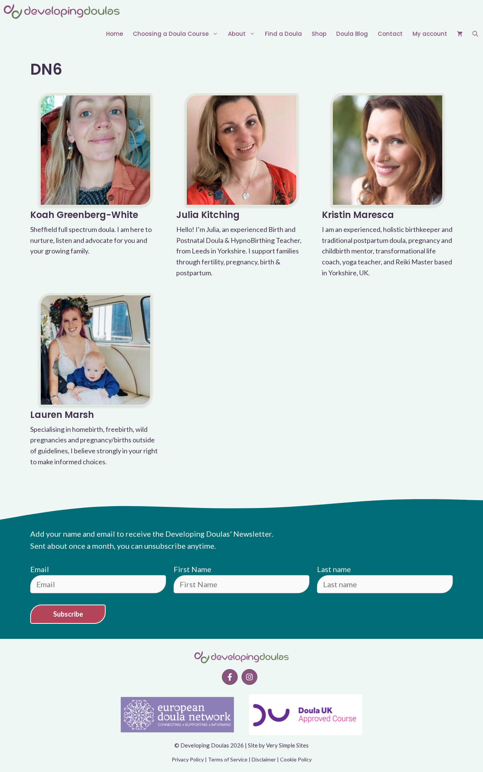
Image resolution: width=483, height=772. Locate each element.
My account (429, 34)
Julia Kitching (208, 215)
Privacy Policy (188, 759)
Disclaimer (264, 759)
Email (39, 569)
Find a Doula (283, 34)
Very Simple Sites (287, 745)
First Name (192, 569)
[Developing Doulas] (62, 11)
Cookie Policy (296, 759)
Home (114, 34)
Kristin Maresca (358, 215)
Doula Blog (352, 34)
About (237, 34)
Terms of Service (228, 759)
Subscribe (68, 614)
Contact (390, 34)
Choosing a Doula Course (171, 34)
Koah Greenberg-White (84, 215)
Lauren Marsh (62, 414)
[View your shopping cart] (460, 34)
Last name (334, 569)
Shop (319, 34)
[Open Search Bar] (475, 34)
